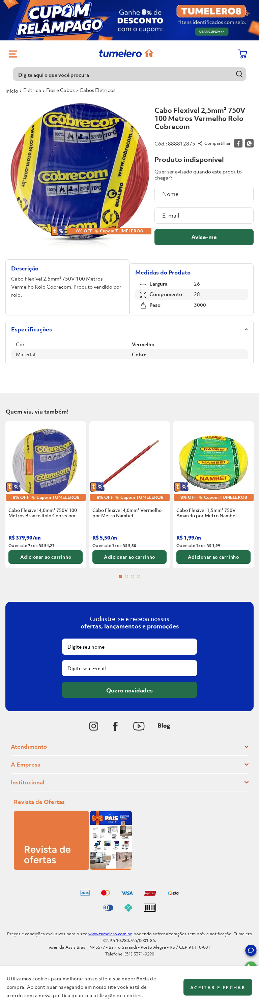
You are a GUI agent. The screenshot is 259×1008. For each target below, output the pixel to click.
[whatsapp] (249, 143)
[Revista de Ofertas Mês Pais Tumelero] (73, 868)
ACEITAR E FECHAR (218, 987)
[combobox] (129, 74)
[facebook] (238, 143)
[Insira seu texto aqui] (93, 726)
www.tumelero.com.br (110, 934)
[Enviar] (204, 237)
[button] (251, 951)
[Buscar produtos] (239, 74)
